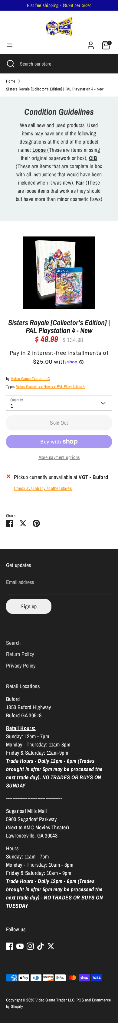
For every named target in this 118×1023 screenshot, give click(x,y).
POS (80, 1000)
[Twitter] (50, 946)
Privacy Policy (20, 665)
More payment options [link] (59, 457)
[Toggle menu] (10, 45)
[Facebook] (9, 946)
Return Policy (20, 654)
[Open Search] (10, 63)
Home (10, 81)
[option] (59, 272)
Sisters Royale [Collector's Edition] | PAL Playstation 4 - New (55, 89)
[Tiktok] (40, 946)
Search (13, 643)
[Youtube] (20, 946)
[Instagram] (30, 946)
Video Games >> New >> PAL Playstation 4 (50, 386)
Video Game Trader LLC (30, 378)
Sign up (29, 606)
